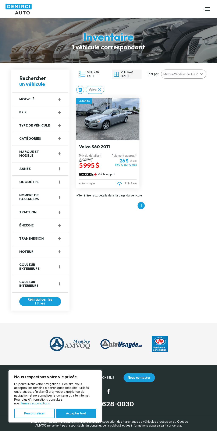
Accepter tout (76, 413)
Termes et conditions (35, 403)
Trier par (153, 74)
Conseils (107, 377)
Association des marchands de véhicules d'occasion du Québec (144, 421)
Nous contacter (139, 377)
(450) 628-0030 (108, 404)
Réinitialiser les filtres (40, 301)
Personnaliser (34, 413)
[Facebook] (108, 391)
